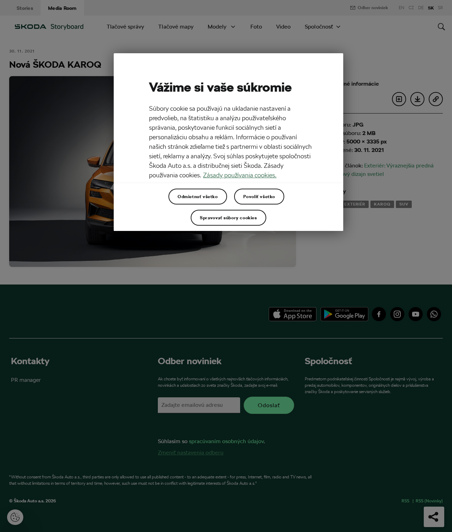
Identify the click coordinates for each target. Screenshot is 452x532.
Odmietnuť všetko (198, 196)
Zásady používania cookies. (239, 175)
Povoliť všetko (259, 196)
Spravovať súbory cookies (228, 217)
